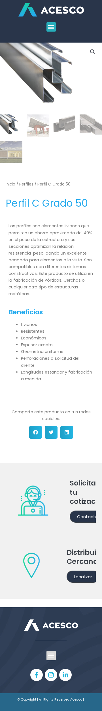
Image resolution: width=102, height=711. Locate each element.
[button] (51, 27)
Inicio (10, 184)
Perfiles (26, 184)
